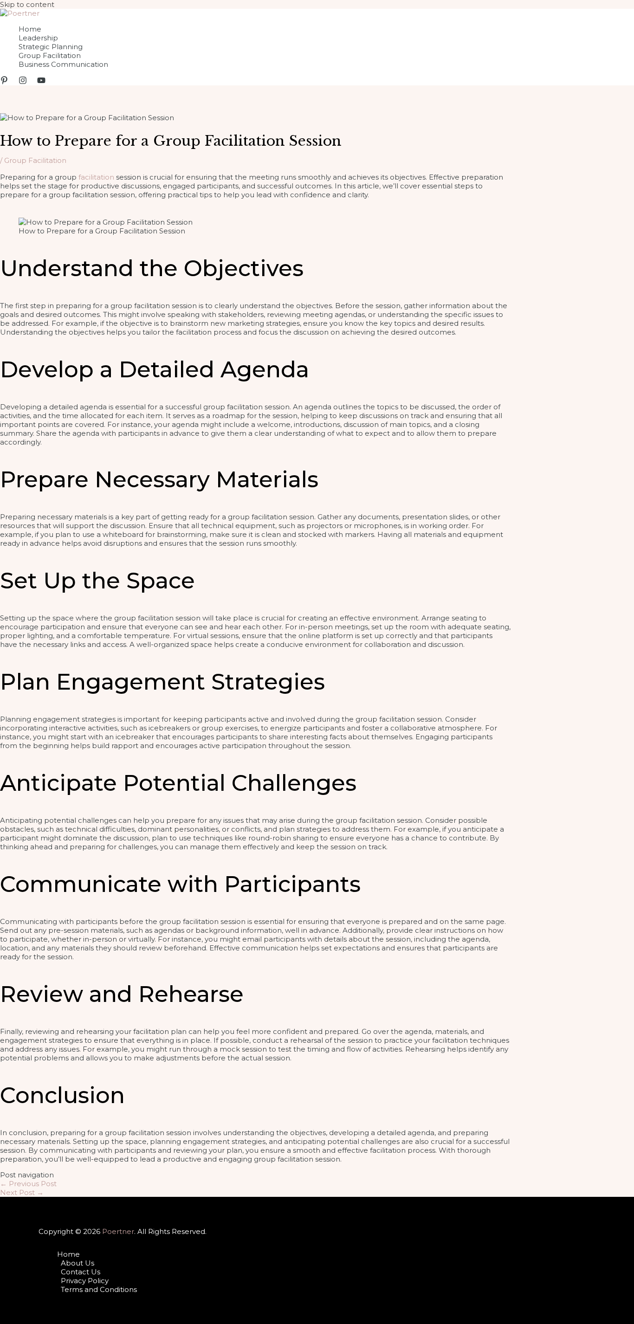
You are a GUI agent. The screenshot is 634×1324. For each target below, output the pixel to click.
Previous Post (28, 1183)
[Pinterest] (4, 82)
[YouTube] (41, 82)
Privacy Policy (85, 1280)
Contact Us (80, 1271)
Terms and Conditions (99, 1289)
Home (30, 29)
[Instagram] (23, 82)
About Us (77, 1263)
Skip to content (27, 4)
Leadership (38, 37)
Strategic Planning (51, 46)
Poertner (118, 1231)
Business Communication (63, 64)
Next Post (22, 1192)
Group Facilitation (50, 55)
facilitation (95, 177)
